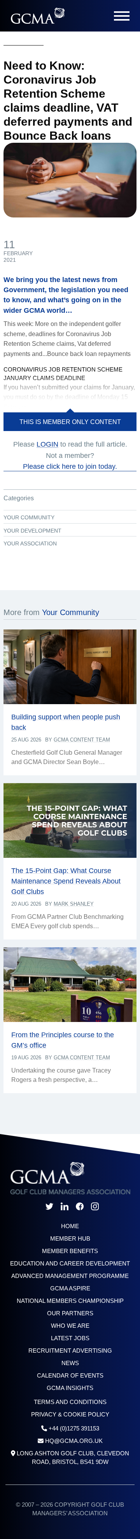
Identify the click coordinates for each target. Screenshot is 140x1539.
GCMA (37, 16)
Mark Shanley (74, 904)
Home (70, 1226)
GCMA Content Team (82, 740)
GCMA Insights (70, 1388)
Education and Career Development (70, 1263)
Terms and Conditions (70, 1402)
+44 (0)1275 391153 (74, 1428)
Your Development (32, 531)
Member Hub (70, 1238)
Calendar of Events (70, 1375)
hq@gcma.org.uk (74, 1440)
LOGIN (47, 444)
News (70, 1363)
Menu (122, 16)
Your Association (30, 543)
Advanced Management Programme (70, 1276)
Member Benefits (70, 1251)
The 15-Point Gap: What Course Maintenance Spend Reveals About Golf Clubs (66, 881)
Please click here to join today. (70, 466)
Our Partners (70, 1313)
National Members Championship (70, 1300)
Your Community (29, 517)
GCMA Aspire (70, 1288)
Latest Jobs (70, 1338)
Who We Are (70, 1325)
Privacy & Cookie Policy (70, 1414)
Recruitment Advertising (70, 1350)
